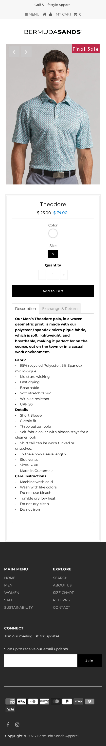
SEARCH (60, 578)
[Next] (26, 51)
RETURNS (61, 600)
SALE (8, 600)
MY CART (68, 14)
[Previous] (14, 51)
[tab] (25, 308)
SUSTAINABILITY (18, 607)
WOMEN (11, 592)
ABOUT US (62, 585)
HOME (9, 578)
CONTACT (61, 607)
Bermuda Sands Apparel (58, 736)
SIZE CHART (63, 592)
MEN (8, 585)
